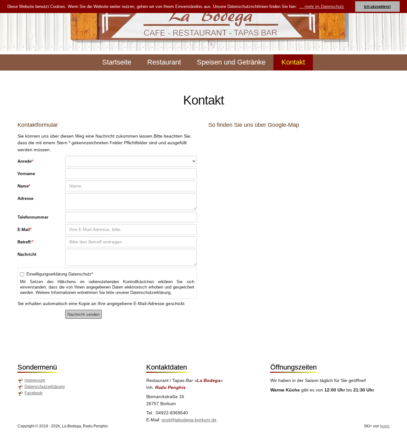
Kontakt (293, 62)
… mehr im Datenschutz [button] (321, 6)
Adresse (25, 198)
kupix (385, 426)
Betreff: (25, 242)
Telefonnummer (32, 217)
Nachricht (26, 254)
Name (23, 186)
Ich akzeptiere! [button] (377, 6)
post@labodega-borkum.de (189, 419)
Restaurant (164, 62)
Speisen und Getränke (231, 62)
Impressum (34, 380)
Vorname (26, 173)
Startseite (116, 62)
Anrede (25, 161)
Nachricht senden (83, 314)
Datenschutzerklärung (44, 386)
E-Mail (24, 229)
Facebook (33, 393)
